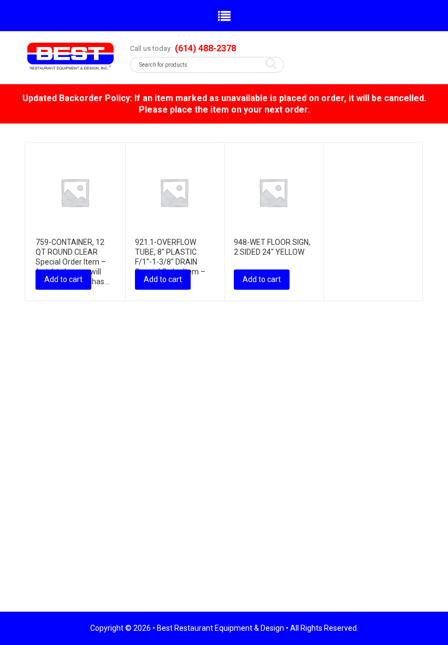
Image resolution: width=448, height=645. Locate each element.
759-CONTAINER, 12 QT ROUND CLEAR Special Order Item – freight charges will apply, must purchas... (72, 262)
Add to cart (63, 279)
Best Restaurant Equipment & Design (220, 628)
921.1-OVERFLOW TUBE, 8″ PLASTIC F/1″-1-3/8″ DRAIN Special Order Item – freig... (170, 262)
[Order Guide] (70, 56)
